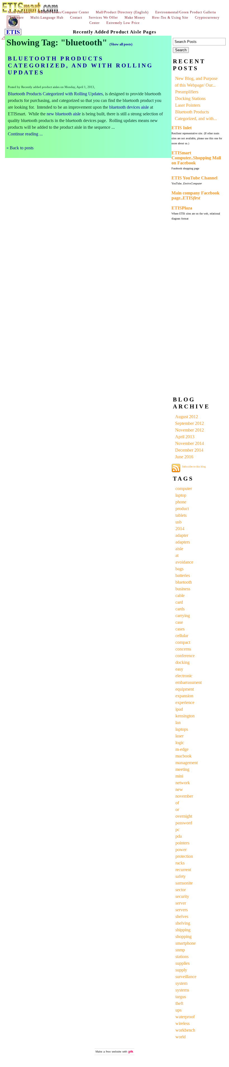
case (179, 622)
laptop (180, 495)
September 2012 (189, 423)
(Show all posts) (120, 44)
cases (180, 629)
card (179, 602)
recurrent (183, 869)
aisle (179, 548)
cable (180, 595)
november (184, 796)
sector (180, 889)
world (180, 1036)
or (177, 809)
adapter (181, 535)
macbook (183, 756)
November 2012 (189, 430)
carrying (182, 615)
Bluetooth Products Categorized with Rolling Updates (55, 93)
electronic (183, 675)
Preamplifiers (186, 91)
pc (177, 829)
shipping (182, 929)
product (182, 508)
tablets (181, 515)
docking (182, 662)
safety (180, 876)
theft (179, 1003)
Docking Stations (190, 98)
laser (179, 736)
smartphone (185, 943)
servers (181, 909)
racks (180, 863)
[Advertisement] (193, 309)
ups (178, 1010)
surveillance (185, 976)
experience (184, 702)
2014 (179, 528)
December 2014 (189, 450)
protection (184, 856)
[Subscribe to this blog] (175, 468)
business (182, 588)
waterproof (185, 1016)
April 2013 (184, 436)
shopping (183, 936)
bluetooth (183, 582)
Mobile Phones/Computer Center (63, 12)
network (182, 782)
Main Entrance (19, 12)
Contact (76, 18)
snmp (180, 949)
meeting (182, 769)
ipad (179, 709)
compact (182, 642)
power (181, 849)
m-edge (182, 749)
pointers (182, 843)
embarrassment (188, 682)
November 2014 (189, 443)
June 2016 (184, 456)
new (179, 789)
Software (16, 18)
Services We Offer (103, 18)
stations (182, 956)
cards (180, 608)
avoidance (184, 562)
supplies (182, 963)
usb (178, 522)
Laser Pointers (187, 105)
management (186, 762)
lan (178, 722)
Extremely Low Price (123, 23)
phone (180, 502)
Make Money (135, 18)
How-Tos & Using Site (170, 18)
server (180, 903)
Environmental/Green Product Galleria (185, 12)
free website (113, 1051)
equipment (184, 689)
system (181, 983)
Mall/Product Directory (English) (122, 12)
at (176, 555)
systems (182, 990)
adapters (182, 542)
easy (179, 669)
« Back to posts (20, 147)
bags (179, 568)
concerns (183, 649)
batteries (182, 575)
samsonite (184, 883)
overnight (183, 816)
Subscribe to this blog (194, 466)
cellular (181, 635)
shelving (182, 923)
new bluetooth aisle (64, 113)
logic (179, 742)
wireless (182, 1023)
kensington (185, 715)
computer (183, 488)
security (182, 896)
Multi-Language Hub (46, 18)
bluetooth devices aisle (129, 107)
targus (180, 996)
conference (185, 655)
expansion (184, 695)
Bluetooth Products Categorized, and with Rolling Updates (80, 65)
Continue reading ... (25, 133)
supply (181, 970)
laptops (181, 729)
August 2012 (186, 416)
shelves (181, 916)
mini (179, 776)
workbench (185, 1030)
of (177, 802)
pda (178, 836)
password (183, 822)
